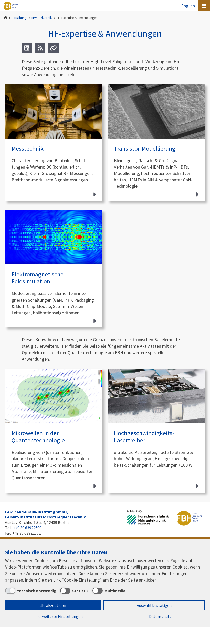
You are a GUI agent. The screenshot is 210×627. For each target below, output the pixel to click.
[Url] (53, 48)
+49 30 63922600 (27, 527)
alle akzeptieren (53, 605)
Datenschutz (160, 616)
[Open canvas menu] (204, 5)
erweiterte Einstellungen (60, 616)
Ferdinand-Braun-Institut (10, 6)
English (188, 6)
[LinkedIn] (27, 48)
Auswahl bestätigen (154, 605)
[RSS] (40, 48)
